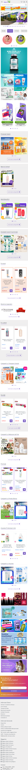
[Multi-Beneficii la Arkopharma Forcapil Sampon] (7, 211)
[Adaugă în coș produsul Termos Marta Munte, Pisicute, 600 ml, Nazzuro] (24, 489)
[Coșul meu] (24, 2)
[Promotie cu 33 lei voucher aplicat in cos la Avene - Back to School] (7, 178)
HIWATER (17, 285)
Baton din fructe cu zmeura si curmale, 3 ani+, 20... (21, 413)
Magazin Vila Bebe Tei (7, 746)
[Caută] (26, 4)
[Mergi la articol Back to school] (5, 26)
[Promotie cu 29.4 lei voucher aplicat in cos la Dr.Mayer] (7, 575)
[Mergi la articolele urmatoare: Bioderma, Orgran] (12, 314)
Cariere (2, 725)
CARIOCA (4, 484)
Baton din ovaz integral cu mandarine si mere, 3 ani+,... (7, 413)
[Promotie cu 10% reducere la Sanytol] (7, 243)
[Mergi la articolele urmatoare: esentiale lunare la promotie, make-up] (15, 46)
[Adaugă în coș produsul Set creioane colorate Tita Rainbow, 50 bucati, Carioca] (11, 488)
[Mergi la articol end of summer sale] (4, 26)
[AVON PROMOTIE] (14, 599)
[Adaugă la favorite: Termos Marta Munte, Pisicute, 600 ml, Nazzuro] (16, 469)
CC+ (3, 288)
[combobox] (14, 4)
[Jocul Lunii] (14, 612)
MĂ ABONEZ (14, 691)
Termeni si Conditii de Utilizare (7, 704)
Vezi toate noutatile (13, 428)
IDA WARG (17, 344)
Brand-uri (3, 714)
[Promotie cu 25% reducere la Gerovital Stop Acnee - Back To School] (20, 178)
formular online (11, 736)
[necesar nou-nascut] (14, 666)
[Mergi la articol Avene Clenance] (14, 26)
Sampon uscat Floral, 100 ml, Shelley (7, 340)
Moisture (17, 346)
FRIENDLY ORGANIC (19, 549)
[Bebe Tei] (7, 2)
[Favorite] (21, 2)
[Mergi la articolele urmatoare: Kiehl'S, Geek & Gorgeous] (17, 314)
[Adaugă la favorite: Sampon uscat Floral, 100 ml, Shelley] (2, 328)
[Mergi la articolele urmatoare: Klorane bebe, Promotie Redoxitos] (14, 128)
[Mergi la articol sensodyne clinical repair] (12, 26)
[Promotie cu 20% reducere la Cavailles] (20, 243)
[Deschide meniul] (2, 2)
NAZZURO (17, 486)
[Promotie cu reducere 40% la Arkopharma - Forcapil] (20, 146)
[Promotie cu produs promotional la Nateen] (7, 510)
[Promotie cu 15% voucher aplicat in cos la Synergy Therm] (20, 575)
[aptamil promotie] (14, 639)
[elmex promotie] (20, 93)
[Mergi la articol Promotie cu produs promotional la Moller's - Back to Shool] (24, 26)
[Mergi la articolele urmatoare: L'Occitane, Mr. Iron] (10, 314)
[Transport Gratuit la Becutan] (20, 375)
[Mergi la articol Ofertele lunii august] (7, 26)
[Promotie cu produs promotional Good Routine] (7, 93)
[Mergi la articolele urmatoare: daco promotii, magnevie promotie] (12, 128)
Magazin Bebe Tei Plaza (7, 750)
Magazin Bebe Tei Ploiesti (7, 759)
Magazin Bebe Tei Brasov (7, 743)
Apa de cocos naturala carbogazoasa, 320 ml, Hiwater (20, 282)
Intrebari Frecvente (5, 712)
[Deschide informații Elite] (3, 270)
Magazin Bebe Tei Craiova (7, 745)
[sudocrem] (14, 652)
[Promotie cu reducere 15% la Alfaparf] (20, 446)
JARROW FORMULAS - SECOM (6, 550)
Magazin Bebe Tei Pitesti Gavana (9, 748)
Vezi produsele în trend (13, 298)
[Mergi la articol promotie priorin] (21, 26)
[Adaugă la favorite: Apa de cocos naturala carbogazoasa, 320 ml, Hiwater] (16, 269)
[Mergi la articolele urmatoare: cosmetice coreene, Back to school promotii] (11, 46)
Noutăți (3, 30)
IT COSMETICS (5, 287)
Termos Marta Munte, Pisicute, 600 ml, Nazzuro (20, 481)
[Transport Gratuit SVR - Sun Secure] (7, 375)
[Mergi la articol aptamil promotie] (22, 26)
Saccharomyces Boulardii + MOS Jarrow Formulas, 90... (7, 546)
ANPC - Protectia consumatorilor (8, 734)
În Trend (17, 30)
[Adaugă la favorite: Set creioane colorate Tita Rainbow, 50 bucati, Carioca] (2, 469)
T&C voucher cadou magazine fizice (9, 732)
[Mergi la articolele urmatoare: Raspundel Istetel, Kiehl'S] (16, 314)
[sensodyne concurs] (14, 80)
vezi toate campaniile (13, 159)
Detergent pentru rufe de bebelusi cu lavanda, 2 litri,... (20, 546)
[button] (11, 348)
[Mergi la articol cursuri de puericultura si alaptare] (17, 26)
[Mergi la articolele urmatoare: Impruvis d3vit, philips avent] (16, 128)
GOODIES (4, 417)
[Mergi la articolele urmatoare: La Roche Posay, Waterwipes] (14, 314)
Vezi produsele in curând (13, 355)
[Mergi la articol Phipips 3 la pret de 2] (10, 26)
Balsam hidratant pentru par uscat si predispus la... (20, 341)
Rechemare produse (5, 715)
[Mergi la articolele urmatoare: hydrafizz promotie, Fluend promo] (17, 128)
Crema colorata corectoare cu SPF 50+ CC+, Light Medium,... (7, 282)
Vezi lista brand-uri (13, 316)
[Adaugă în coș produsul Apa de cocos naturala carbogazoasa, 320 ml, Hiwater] (24, 289)
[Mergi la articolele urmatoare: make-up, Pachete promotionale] (16, 46)
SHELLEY (4, 344)
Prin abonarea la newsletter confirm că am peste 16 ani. (13, 684)
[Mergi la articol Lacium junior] (16, 26)
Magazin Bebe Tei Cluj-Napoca (8, 761)
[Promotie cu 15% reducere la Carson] (7, 446)
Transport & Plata (5, 708)
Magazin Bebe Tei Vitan (7, 756)
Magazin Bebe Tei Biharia (7, 741)
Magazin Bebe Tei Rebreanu (8, 752)
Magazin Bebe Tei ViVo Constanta (9, 758)
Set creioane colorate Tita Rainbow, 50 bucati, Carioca (7, 481)
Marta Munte (18, 487)
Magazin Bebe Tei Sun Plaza (8, 754)
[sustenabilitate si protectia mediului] (14, 625)
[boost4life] (14, 60)
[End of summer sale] (14, 8)
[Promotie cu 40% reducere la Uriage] (7, 146)
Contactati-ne (4, 717)
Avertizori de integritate (6, 730)
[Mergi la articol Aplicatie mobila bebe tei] (9, 26)
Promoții (10, 30)
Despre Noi (3, 723)
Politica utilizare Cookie (6, 726)
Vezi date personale (11, 694)
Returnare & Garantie (5, 710)
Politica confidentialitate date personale (9, 728)
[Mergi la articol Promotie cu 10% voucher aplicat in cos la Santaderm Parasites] (19, 26)
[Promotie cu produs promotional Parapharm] (20, 510)
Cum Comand (4, 706)
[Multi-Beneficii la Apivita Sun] (20, 211)
